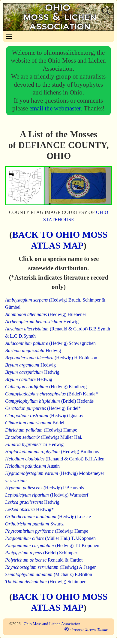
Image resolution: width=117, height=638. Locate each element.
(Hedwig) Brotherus (52, 451)
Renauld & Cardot (43, 559)
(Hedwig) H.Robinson (51, 357)
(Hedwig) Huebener (45, 314)
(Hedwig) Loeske (48, 516)
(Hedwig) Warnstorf (46, 494)
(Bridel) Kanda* (51, 393)
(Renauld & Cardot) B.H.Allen (54, 458)
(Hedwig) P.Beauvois (44, 487)
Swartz (34, 523)
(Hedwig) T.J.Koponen (52, 545)
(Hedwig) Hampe (41, 429)
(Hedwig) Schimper (45, 581)
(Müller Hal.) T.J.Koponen (50, 538)
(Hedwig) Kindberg (46, 386)
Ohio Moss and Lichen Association (52, 623)
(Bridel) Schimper (41, 552)
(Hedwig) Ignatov (44, 415)
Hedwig (42, 321)
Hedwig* (29, 509)
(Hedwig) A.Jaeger (50, 567)
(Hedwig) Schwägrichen (50, 343)
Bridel (34, 422)
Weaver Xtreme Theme (90, 629)
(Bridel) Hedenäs (49, 401)
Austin (32, 466)
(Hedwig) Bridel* (43, 408)
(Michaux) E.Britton (48, 574)
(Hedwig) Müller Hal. (43, 437)
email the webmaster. (56, 108)
